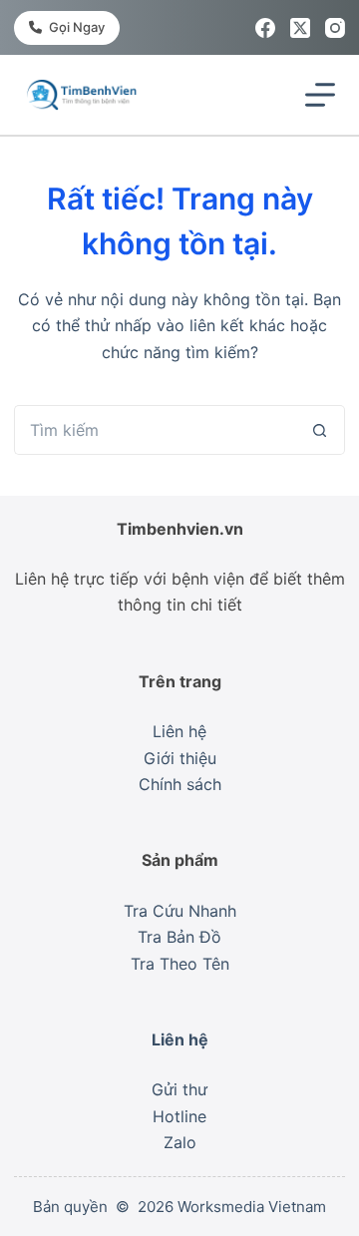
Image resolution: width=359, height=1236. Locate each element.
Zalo (180, 1142)
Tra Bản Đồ (179, 937)
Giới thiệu (180, 758)
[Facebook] (265, 28)
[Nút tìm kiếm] (320, 430)
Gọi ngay (77, 27)
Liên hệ (179, 731)
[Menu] (320, 95)
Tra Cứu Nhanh (180, 911)
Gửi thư (179, 1089)
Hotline (179, 1116)
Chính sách (180, 784)
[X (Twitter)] (300, 28)
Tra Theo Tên (180, 964)
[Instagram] (335, 28)
